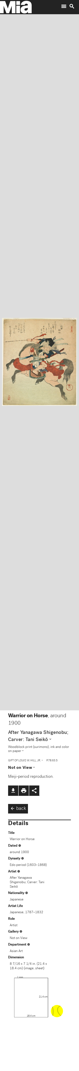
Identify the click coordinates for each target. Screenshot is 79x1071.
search (72, 6)
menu (64, 6)
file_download (13, 791)
